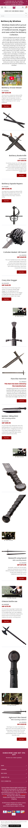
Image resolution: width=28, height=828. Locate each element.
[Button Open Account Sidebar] (23, 7)
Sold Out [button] (21, 401)
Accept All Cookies (15, 825)
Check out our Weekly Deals (14, 11)
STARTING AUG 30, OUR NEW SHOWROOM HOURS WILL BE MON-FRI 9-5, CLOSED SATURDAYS (14, 3)
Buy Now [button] (6, 106)
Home (2, 16)
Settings (4, 825)
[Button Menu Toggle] (2, 7)
